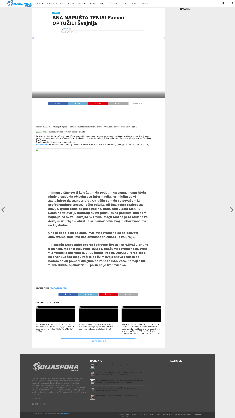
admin (65, 29)
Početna (40, 3)
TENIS (65, 288)
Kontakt (145, 3)
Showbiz (143, 414)
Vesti (62, 3)
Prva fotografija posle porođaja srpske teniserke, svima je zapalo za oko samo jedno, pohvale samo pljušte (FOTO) (96, 326)
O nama (134, 3)
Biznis (71, 3)
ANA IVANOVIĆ (56, 288)
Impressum (198, 414)
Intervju (92, 3)
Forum (125, 3)
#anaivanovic (42, 144)
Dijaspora (52, 3)
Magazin (81, 3)
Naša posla (113, 3)
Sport (134, 414)
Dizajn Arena (65, 413)
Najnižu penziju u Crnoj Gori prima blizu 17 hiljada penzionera (116, 396)
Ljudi (102, 3)
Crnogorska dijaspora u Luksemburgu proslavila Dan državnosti (117, 365)
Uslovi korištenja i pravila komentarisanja (174, 414)
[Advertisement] (98, 116)
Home (121, 414)
